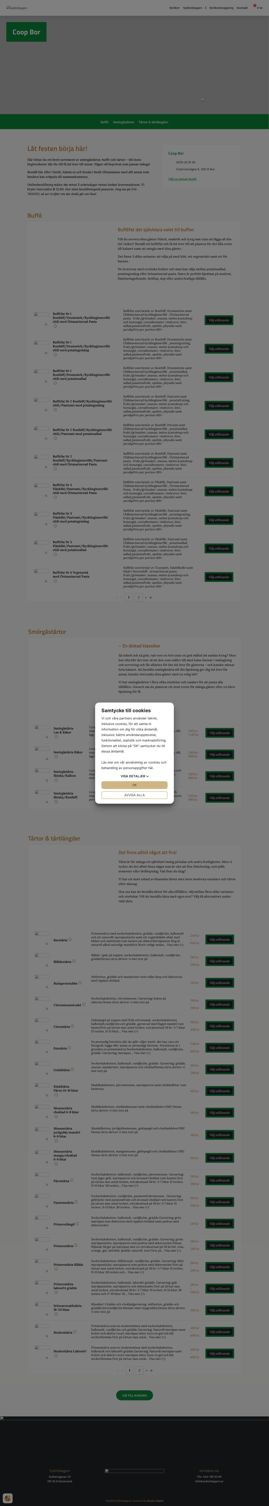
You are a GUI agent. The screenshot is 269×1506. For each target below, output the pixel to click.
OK (134, 785)
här (150, 768)
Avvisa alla (134, 795)
